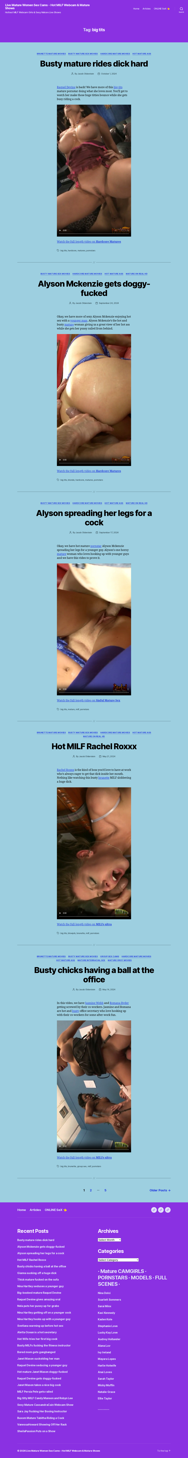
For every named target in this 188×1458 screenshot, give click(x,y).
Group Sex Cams (109, 956)
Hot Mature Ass (141, 54)
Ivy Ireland (104, 1352)
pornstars (90, 250)
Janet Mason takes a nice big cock (39, 1385)
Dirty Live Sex (99, 1409)
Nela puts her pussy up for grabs (38, 1306)
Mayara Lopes (107, 1359)
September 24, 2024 (109, 303)
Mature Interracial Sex (91, 960)
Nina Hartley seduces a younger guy (40, 1286)
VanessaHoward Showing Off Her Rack (42, 1424)
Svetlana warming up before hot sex (40, 1325)
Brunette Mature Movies (51, 54)
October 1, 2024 (109, 73)
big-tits (118, 87)
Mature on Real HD (136, 274)
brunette (103, 778)
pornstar (96, 546)
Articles (147, 8)
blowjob (71, 933)
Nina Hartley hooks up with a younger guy (43, 1319)
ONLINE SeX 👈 (162, 8)
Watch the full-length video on (89, 241)
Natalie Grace (106, 1392)
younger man (78, 320)
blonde (71, 480)
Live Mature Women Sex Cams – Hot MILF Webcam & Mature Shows (63, 1450)
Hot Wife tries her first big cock (37, 1339)
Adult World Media (103, 1409)
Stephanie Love (108, 1326)
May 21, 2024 (109, 756)
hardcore (72, 250)
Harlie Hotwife (107, 1365)
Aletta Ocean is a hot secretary (37, 1332)
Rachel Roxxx (65, 770)
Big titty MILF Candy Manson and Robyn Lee (45, 1398)
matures (81, 250)
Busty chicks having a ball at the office (94, 974)
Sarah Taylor (106, 1378)
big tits (63, 250)
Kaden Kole (105, 1319)
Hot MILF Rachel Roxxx (94, 746)
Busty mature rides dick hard (94, 63)
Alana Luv (104, 1345)
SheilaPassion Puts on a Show (36, 1431)
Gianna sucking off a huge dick (37, 1273)
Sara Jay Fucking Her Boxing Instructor (42, 1411)
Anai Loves (105, 1372)
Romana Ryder (119, 1003)
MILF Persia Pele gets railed (35, 1391)
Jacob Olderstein (86, 73)
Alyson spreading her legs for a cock (94, 517)
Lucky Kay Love (108, 1332)
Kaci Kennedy (106, 1312)
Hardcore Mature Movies (115, 54)
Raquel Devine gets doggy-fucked (39, 1378)
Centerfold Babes (107, 1409)
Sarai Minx (104, 1306)
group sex (82, 1166)
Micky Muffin (106, 1385)
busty (75, 1011)
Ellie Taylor (105, 1398)
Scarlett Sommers (109, 1299)
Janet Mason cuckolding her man (38, 1358)
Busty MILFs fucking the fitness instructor (44, 1345)
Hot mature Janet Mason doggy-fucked (42, 1371)
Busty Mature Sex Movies (83, 54)
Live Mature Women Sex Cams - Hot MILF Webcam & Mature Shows (47, 7)
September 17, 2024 (109, 532)
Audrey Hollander (109, 1339)
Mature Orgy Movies (120, 960)
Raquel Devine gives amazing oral (38, 1299)
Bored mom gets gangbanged (36, 1352)
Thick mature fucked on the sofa (38, 1279)
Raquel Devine (66, 87)
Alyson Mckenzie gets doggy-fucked (94, 288)
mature (69, 324)
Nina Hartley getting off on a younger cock (44, 1312)
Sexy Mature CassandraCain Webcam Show (45, 1404)
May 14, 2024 (108, 989)
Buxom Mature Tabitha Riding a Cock (40, 1418)
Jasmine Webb (94, 1003)
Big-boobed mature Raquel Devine (39, 1292)
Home (136, 8)
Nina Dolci (104, 1293)
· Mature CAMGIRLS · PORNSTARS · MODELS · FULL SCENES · (132, 1277)
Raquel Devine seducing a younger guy (42, 1365)
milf (77, 709)
